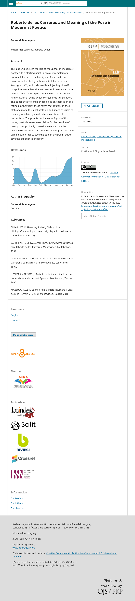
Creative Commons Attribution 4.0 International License (100, 176)
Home (14, 12)
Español (15, 320)
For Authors (17, 503)
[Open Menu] (11, 3)
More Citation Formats (95, 215)
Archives (25, 12)
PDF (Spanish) (93, 105)
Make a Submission (23, 334)
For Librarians (17, 508)
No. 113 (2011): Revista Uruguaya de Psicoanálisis (57, 12)
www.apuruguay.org (24, 547)
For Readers (17, 498)
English (15, 315)
